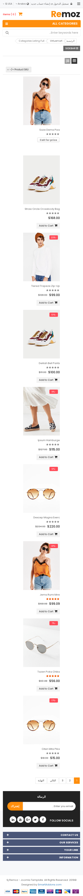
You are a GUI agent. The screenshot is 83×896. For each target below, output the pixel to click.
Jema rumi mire (50, 595)
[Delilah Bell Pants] (41, 334)
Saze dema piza (49, 130)
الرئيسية (70, 40)
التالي (53, 780)
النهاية (41, 780)
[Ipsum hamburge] (41, 411)
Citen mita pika (51, 749)
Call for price (48, 140)
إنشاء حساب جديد (40, 4)
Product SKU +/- (19, 69)
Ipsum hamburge (49, 440)
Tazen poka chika (48, 672)
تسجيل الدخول (61, 4)
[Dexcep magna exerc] (41, 488)
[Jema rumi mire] (41, 565)
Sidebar (70, 48)
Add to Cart (46, 225)
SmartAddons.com (50, 884)
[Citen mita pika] (41, 720)
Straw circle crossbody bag (42, 209)
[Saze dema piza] (41, 100)
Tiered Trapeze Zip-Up (45, 286)
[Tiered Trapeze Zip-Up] (41, 257)
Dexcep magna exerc (46, 517)
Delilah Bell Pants (49, 363)
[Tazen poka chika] (41, 642)
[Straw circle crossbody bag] (41, 179)
